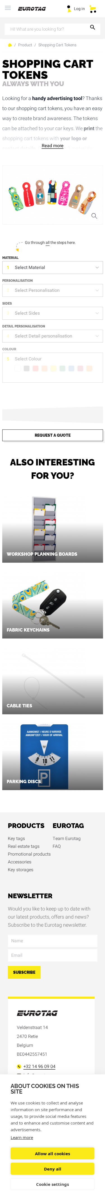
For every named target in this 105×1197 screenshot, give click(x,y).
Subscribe (24, 972)
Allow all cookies (52, 1153)
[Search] (93, 28)
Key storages (20, 869)
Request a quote (53, 435)
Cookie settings (52, 1184)
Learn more (22, 1137)
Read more (53, 145)
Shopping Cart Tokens (57, 45)
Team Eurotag (67, 838)
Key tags (16, 838)
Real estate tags (23, 846)
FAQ (57, 846)
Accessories (19, 862)
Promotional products (29, 854)
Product (25, 45)
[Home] (35, 9)
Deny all (52, 1169)
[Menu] (7, 8)
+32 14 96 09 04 (39, 1066)
